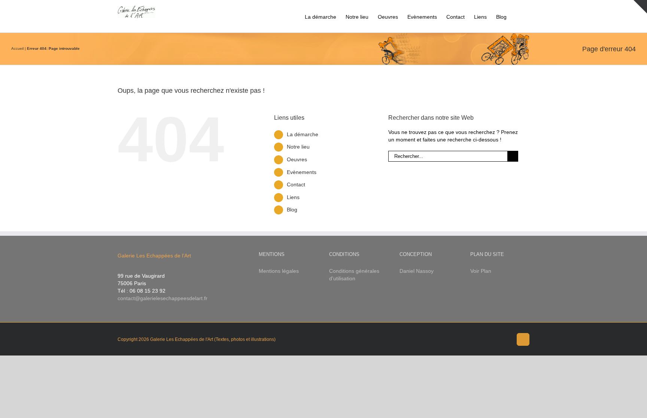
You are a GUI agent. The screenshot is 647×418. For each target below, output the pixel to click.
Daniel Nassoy (417, 271)
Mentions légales (279, 271)
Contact (296, 184)
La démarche (302, 134)
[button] (518, 16)
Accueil (17, 48)
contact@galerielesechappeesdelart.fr (162, 298)
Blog (292, 210)
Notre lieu (298, 147)
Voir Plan (480, 271)
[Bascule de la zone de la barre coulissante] (640, 6)
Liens (293, 197)
